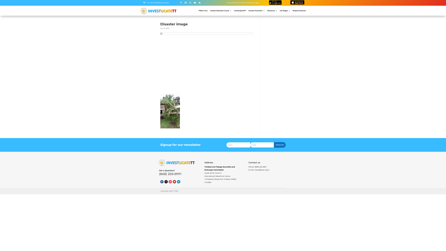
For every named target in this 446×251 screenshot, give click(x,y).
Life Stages (284, 11)
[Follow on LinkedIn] (199, 3)
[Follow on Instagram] (185, 3)
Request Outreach (299, 11)
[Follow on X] (190, 3)
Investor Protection (255, 11)
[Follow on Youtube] (195, 3)
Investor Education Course (219, 11)
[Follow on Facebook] (181, 3)
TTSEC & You (203, 11)
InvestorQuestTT (240, 11)
